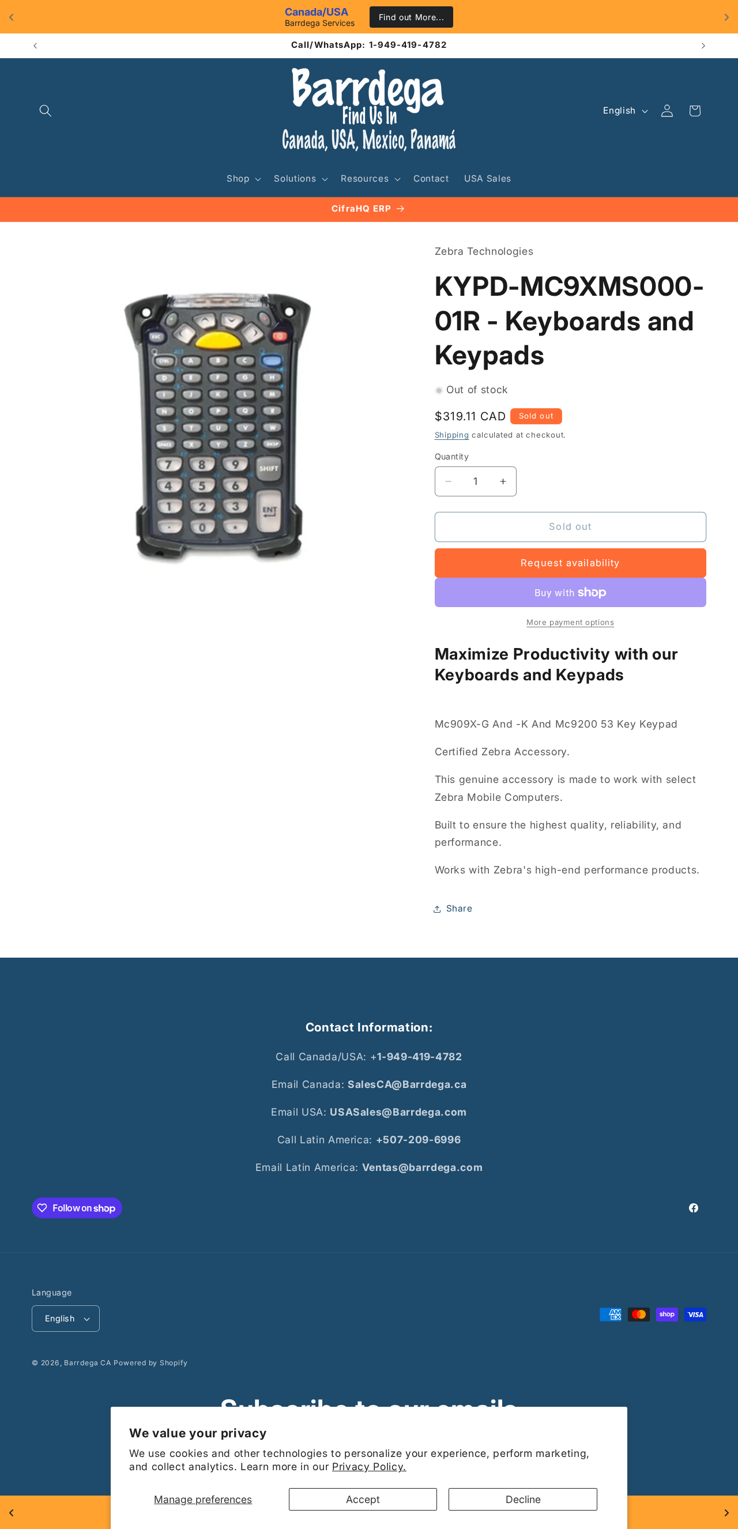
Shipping (452, 434)
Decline (523, 1499)
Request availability (570, 562)
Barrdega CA (87, 1362)
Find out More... (412, 17)
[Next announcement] (703, 45)
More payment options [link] (570, 622)
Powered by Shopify (150, 1362)
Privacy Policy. (369, 1466)
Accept (363, 1499)
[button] (45, 111)
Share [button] (459, 908)
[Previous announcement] (35, 45)
